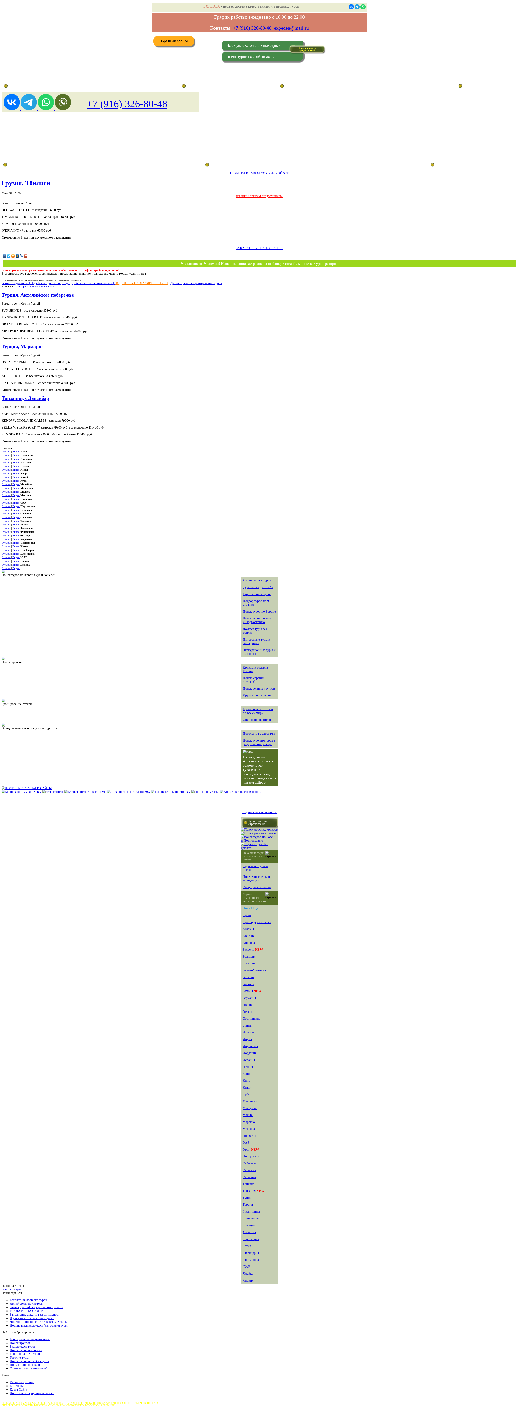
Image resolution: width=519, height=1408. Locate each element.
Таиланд (248, 1184)
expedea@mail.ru (291, 28)
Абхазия (248, 929)
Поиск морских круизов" (253, 679)
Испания (249, 1060)
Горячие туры (19, 1357)
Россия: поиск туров (257, 580)
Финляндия (251, 1218)
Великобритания (254, 970)
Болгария (249, 956)
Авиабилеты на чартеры (26, 1303)
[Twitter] (9, 256)
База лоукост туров (23, 1346)
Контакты (16, 1386)
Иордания (249, 1053)
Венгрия (248, 977)
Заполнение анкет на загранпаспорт (35, 1314)
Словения (249, 1177)
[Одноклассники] (13, 256)
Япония (248, 1280)
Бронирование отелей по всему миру (258, 711)
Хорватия (249, 1232)
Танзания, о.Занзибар (25, 398)
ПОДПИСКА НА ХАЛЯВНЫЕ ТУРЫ (141, 283)
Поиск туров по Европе (259, 611)
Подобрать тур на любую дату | (52, 283)
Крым (247, 915)
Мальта (248, 1115)
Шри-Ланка (251, 1259)
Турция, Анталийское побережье (38, 295)
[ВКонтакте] (4, 256)
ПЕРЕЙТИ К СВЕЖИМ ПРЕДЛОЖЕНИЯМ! (259, 196)
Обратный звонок (173, 41)
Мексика (249, 1128)
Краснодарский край (257, 922)
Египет (248, 1025)
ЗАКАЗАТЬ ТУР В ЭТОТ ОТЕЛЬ (259, 248)
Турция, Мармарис (23, 346)
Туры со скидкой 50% (258, 587)
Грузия (247, 1011)
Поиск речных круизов (259, 688)
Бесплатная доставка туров (28, 1300)
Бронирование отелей (25, 1353)
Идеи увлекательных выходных (253, 46)
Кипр (246, 1080)
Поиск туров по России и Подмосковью (259, 620)
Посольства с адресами (259, 733)
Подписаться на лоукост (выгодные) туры (39, 1325)
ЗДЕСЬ (260, 782)
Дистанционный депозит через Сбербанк (38, 1321)
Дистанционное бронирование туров (28, 85)
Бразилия (249, 963)
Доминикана (251, 1018)
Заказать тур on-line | (16, 283)
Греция (247, 1004)
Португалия (251, 1156)
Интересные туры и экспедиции (35, 286)
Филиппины (251, 1211)
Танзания (253, 1191)
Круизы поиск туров (257, 594)
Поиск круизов (20, 1343)
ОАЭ (246, 1142)
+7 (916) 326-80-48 (252, 28)
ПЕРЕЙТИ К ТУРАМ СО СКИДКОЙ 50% (259, 173)
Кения (247, 1073)
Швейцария (251, 1253)
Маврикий (250, 1101)
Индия (247, 1039)
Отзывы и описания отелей (29, 1368)
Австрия (248, 936)
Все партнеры (11, 1289)
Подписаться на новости (259, 812)
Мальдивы (250, 1108)
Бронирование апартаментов (30, 1339)
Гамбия (252, 991)
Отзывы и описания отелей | (94, 283)
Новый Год (250, 908)
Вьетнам (248, 984)
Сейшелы (249, 1163)
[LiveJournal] (21, 256)
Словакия (249, 1170)
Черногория (251, 1239)
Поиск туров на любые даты (250, 57)
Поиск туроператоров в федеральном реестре (259, 742)
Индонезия (250, 1046)
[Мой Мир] (17, 256)
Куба (246, 1094)
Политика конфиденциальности (32, 1393)
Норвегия (249, 1135)
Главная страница (22, 1382)
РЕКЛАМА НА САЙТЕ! (27, 1311)
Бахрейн (253, 949)
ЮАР (246, 1266)
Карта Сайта (18, 1389)
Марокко (249, 1122)
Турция (248, 1204)
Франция (249, 1225)
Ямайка (248, 1273)
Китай (247, 1087)
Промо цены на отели (25, 1364)
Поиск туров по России (26, 1350)
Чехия (247, 1246)
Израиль (248, 1032)
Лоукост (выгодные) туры (38, 164)
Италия (248, 1066)
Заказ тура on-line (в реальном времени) (37, 1307)
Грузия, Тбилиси (26, 183)
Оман (251, 1149)
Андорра (249, 942)
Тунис (247, 1197)
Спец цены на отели (257, 719)
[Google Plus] (26, 256)
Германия (249, 998)
